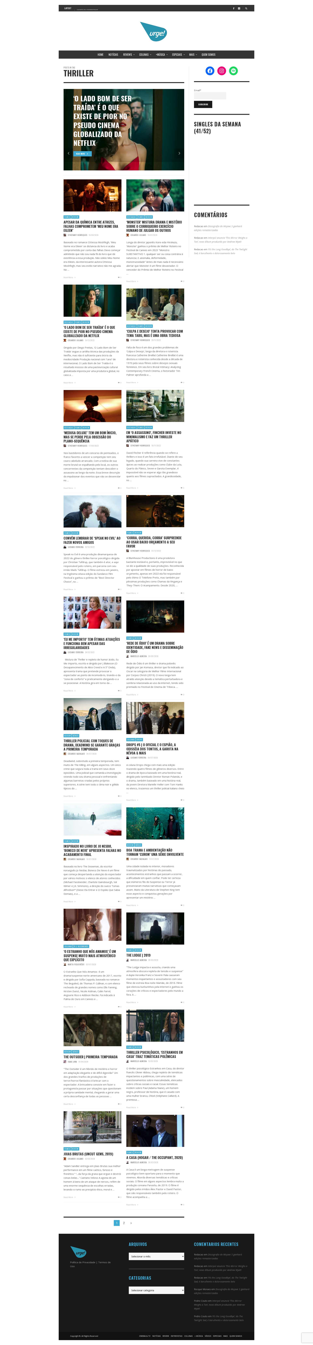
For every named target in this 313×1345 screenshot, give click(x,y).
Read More (69, 277)
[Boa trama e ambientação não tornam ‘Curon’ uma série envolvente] (150, 823)
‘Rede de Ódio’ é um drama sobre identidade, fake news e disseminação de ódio (154, 647)
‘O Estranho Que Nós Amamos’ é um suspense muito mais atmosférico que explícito (90, 955)
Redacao (198, 226)
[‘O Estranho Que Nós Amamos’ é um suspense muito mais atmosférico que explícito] (87, 925)
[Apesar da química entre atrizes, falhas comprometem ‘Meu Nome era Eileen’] (87, 195)
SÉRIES (75, 735)
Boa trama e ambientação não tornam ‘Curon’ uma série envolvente (155, 852)
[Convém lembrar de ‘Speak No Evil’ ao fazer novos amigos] (87, 511)
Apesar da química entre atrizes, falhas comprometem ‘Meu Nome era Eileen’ (91, 226)
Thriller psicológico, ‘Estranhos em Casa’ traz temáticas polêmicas (154, 1054)
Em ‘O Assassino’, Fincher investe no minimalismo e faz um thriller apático (153, 436)
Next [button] (179, 153)
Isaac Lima (72, 1061)
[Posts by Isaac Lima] (65, 1061)
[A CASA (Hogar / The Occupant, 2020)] (150, 1131)
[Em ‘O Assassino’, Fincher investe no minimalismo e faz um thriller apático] (150, 406)
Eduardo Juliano (138, 235)
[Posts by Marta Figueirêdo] (65, 964)
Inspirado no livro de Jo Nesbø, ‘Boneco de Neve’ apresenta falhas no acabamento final (92, 850)
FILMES (67, 217)
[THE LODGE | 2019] (150, 928)
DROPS (139, 739)
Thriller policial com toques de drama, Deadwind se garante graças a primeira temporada (92, 745)
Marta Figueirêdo (76, 964)
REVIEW (75, 217)
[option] (124, 129)
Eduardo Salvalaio (76, 753)
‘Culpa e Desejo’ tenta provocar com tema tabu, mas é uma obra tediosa (154, 333)
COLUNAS (131, 739)
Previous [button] (68, 153)
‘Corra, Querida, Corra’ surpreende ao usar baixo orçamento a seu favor (154, 542)
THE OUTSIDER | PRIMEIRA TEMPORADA (91, 1057)
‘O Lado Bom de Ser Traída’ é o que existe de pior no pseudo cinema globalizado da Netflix (89, 331)
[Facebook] (233, 8)
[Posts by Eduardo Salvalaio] (65, 753)
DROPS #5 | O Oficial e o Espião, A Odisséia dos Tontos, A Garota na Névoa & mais (152, 749)
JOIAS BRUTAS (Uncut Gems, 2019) (88, 1154)
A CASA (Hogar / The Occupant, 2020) (154, 1157)
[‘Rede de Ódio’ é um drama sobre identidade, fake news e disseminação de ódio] (150, 616)
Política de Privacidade (82, 1262)
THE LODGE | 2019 (138, 955)
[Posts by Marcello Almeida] (127, 656)
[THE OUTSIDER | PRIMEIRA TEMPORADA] (87, 1030)
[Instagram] (239, 8)
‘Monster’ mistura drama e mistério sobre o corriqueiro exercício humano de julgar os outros (154, 226)
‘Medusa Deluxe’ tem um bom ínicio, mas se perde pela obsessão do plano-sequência (90, 437)
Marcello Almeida (139, 656)
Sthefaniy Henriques (77, 235)
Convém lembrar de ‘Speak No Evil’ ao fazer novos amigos (92, 540)
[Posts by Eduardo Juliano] (127, 235)
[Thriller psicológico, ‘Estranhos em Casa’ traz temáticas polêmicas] (150, 1025)
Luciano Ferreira (75, 547)
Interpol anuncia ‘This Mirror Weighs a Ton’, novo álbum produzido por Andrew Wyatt (219, 1304)
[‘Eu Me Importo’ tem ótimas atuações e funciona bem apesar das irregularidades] (87, 612)
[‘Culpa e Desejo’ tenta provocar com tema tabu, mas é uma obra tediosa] (150, 304)
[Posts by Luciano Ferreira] (65, 547)
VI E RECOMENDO (81, 946)
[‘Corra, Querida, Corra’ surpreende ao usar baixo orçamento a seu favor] (150, 511)
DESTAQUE (131, 217)
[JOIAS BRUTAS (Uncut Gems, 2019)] (87, 1127)
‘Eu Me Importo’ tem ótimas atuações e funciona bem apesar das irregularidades (92, 643)
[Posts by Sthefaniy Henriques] (65, 235)
